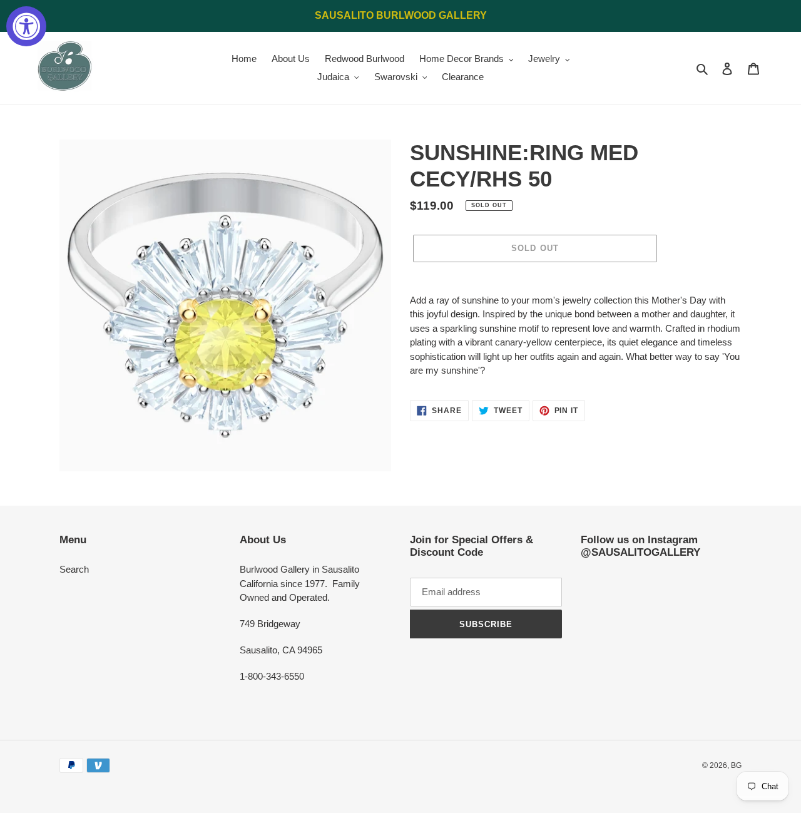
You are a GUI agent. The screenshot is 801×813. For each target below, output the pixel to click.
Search (74, 569)
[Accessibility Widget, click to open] (26, 26)
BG (736, 765)
